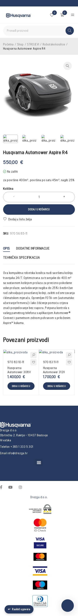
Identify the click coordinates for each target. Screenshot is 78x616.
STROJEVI (33, 44)
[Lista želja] (18, 219)
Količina (8, 188)
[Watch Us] (10, 487)
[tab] (6, 249)
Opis (6, 248)
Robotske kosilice (54, 44)
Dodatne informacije (33, 248)
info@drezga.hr (17, 453)
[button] (39, 462)
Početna (8, 44)
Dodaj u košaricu (39, 209)
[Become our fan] (1, 487)
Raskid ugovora (19, 609)
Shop (20, 44)
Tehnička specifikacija (21, 257)
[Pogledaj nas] (20, 487)
